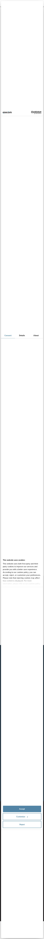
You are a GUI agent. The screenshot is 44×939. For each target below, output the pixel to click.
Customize (20, 817)
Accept (22, 809)
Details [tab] (22, 335)
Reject (22, 824)
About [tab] (36, 335)
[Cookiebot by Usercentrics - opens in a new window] (31, 112)
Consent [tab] (7, 335)
